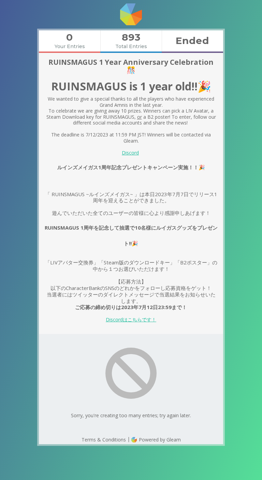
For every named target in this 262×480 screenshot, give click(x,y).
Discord (130, 152)
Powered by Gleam (159, 439)
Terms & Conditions (104, 439)
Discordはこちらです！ (131, 319)
